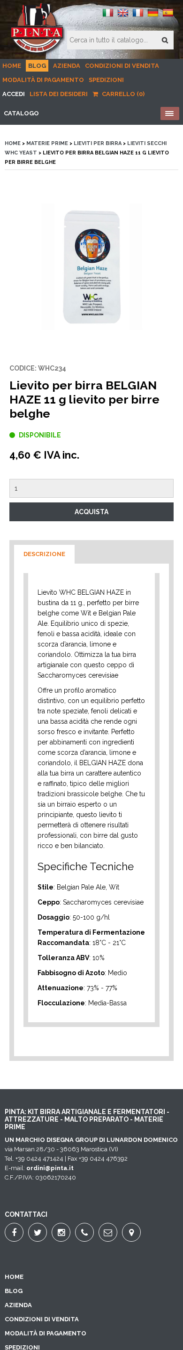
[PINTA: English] (123, 16)
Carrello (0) (122, 93)
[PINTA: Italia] (108, 16)
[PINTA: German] (153, 16)
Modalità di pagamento (43, 79)
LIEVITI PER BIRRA (98, 143)
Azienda (66, 65)
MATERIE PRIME (47, 143)
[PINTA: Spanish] (168, 16)
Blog (37, 65)
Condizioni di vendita (122, 65)
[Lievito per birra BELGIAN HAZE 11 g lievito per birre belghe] (91, 266)
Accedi (13, 93)
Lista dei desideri (59, 93)
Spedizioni (106, 79)
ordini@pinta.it (50, 1168)
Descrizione (44, 554)
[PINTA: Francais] (138, 16)
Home (11, 65)
